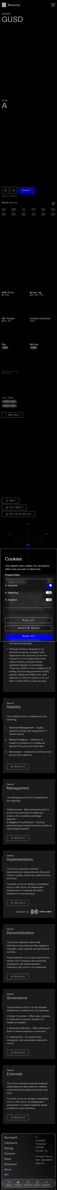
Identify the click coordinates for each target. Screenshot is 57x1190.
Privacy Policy (12, 574)
